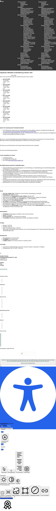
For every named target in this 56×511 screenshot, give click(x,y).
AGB (48, 357)
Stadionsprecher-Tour (8, 288)
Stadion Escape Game (8, 303)
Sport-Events (6, 299)
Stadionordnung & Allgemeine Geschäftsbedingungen (15, 315)
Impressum (5, 326)
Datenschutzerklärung (8, 325)
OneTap (9, 425)
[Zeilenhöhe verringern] (2, 449)
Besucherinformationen (8, 324)
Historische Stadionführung (9, 291)
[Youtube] (5, 269)
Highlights (5, 280)
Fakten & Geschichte (8, 313)
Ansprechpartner (7, 322)
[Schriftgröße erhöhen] (2, 427)
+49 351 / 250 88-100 (9, 262)
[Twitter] (2, 269)
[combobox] (28, 362)
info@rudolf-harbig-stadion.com (11, 265)
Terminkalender (6, 279)
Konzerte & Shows (7, 301)
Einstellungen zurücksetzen (6, 498)
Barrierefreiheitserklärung (9, 328)
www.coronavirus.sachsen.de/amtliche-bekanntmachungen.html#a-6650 (19, 131)
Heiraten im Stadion (7, 307)
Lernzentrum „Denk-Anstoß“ (9, 314)
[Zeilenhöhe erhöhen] (2, 444)
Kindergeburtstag (7, 306)
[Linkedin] (6, 269)
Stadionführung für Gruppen (9, 290)
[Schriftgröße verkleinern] (2, 432)
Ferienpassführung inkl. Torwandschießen (12, 294)
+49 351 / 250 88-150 (8, 264)
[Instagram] (3, 269)
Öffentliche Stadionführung (9, 287)
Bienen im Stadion (7, 317)
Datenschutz (42, 357)
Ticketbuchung (6, 281)
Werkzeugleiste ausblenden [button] (6, 428)
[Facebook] (0, 269)
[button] (0, 366)
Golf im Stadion (6, 305)
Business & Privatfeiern (8, 302)
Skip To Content (4, 496)
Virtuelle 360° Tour (7, 292)
